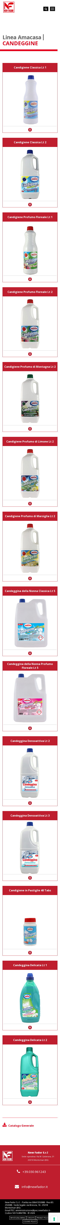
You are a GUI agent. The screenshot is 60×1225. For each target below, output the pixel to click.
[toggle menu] (52, 9)
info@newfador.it (35, 1187)
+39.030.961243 (34, 1172)
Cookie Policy (30, 1221)
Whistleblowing (17, 1218)
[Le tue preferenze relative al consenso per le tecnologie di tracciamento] (54, 1219)
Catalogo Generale (21, 1125)
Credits (31, 1218)
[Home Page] (8, 7)
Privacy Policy (43, 1218)
